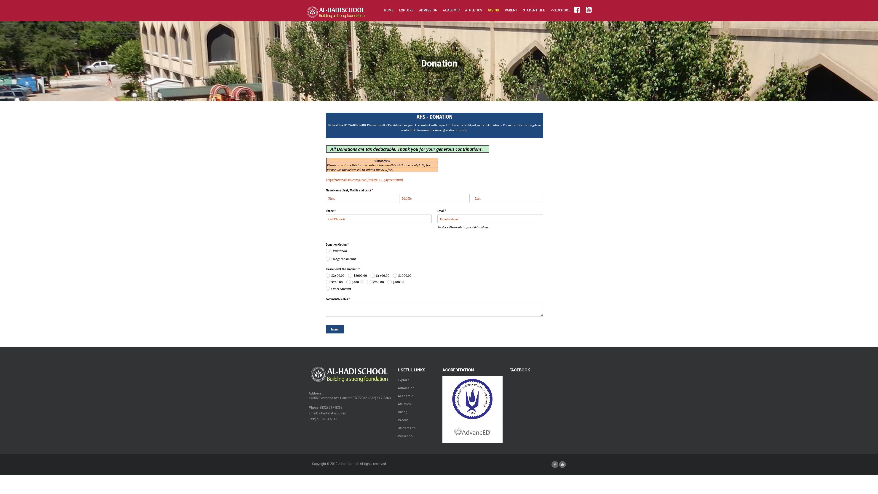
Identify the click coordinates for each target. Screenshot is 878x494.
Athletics (473, 10)
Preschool (560, 10)
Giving (493, 10)
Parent (511, 10)
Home (388, 10)
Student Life (534, 10)
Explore (406, 10)
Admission (428, 10)
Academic (451, 10)
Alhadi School (348, 464)
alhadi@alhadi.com (332, 413)
